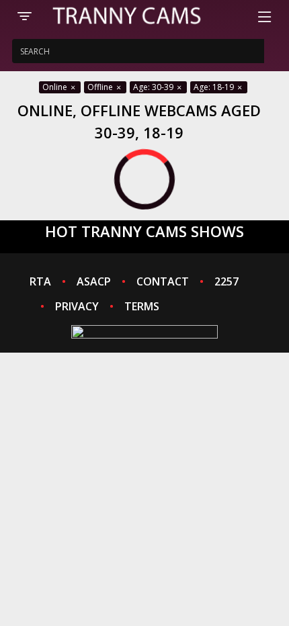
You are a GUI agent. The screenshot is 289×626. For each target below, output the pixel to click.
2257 (226, 281)
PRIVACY (77, 306)
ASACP (94, 281)
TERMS (141, 306)
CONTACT (162, 281)
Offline (101, 87)
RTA (40, 281)
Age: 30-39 (154, 87)
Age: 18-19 (215, 87)
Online (55, 87)
